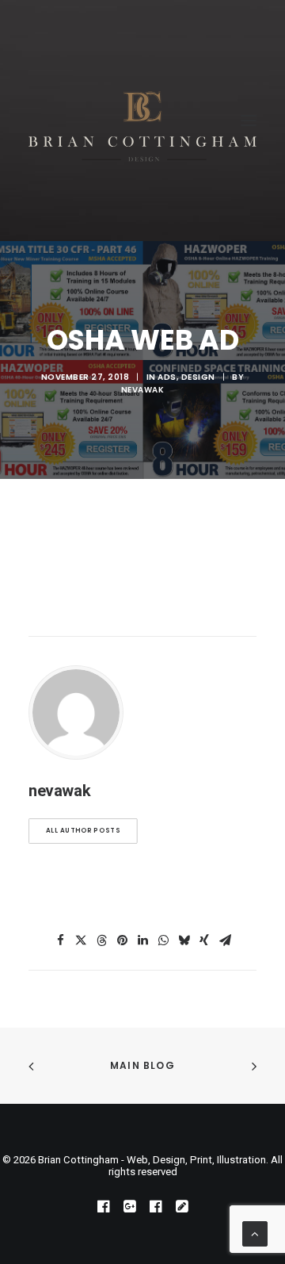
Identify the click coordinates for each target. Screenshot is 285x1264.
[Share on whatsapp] (163, 940)
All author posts (83, 831)
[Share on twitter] (80, 940)
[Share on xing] (204, 940)
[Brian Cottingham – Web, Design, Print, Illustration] (142, 120)
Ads (167, 377)
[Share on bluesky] (183, 940)
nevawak (143, 390)
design (198, 377)
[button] (248, 120)
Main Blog (142, 1065)
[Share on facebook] (60, 940)
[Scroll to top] (255, 1233)
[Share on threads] (101, 940)
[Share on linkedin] (142, 940)
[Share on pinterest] (121, 940)
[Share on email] (224, 940)
